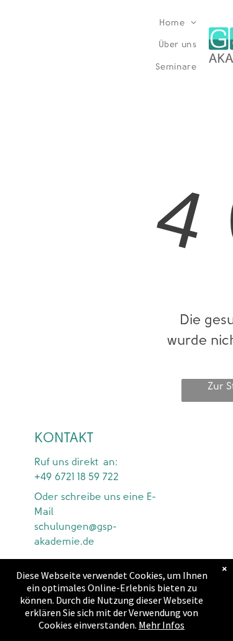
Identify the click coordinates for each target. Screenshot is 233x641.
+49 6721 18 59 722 (76, 477)
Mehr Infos (162, 625)
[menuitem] (178, 23)
